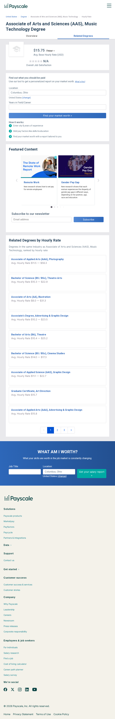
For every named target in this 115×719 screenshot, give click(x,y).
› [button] (98, 180)
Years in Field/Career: (20, 102)
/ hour (49, 50)
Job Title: (13, 466)
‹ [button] (17, 180)
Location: (13, 88)
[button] (32, 35)
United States (11, 17)
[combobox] (57, 92)
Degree (24, 17)
